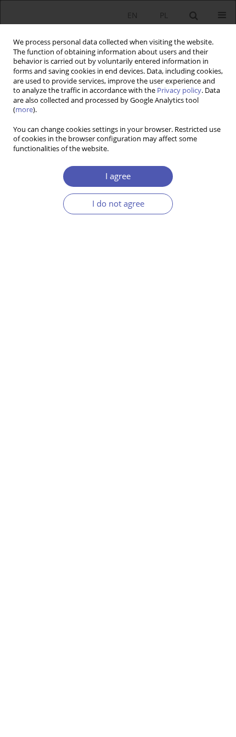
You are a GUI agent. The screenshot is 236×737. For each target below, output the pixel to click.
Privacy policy (179, 90)
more (24, 109)
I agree (118, 176)
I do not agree (118, 203)
